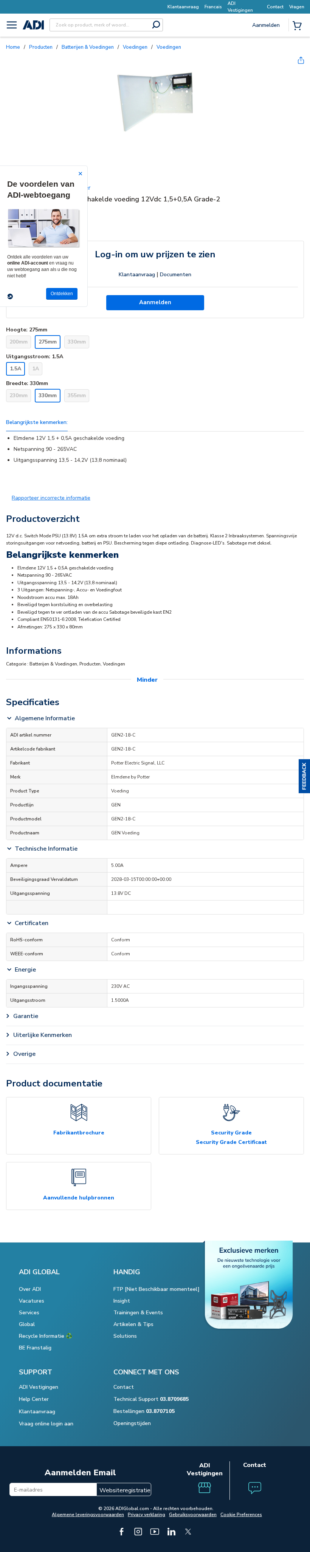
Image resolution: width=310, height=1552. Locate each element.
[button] (304, 776)
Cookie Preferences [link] (241, 1515)
